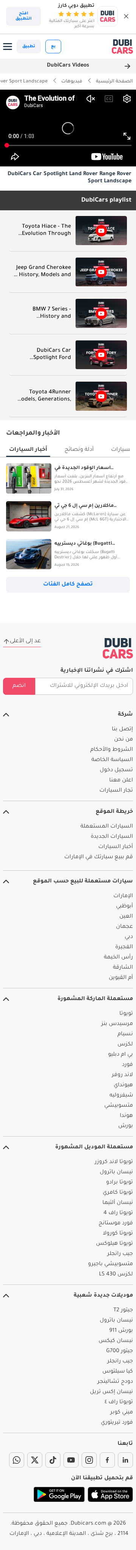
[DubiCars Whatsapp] (16, 1460)
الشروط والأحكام (111, 750)
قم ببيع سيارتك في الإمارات (98, 857)
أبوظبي (124, 907)
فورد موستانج (116, 1224)
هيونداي (123, 1086)
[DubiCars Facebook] (107, 1460)
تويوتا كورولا (118, 1234)
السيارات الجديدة (112, 837)
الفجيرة (124, 947)
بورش (125, 1126)
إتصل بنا (122, 730)
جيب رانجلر (120, 1254)
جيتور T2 (123, 1311)
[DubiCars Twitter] (35, 1460)
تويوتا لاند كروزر (114, 1162)
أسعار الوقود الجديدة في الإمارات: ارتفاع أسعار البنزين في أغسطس (91, 469)
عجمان (124, 927)
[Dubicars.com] (118, 648)
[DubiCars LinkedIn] (125, 1460)
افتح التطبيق (23, 16)
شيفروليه (121, 1096)
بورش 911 (121, 1331)
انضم (19, 686)
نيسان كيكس (116, 1341)
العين (126, 917)
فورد (127, 1065)
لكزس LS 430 (116, 1275)
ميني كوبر (121, 1413)
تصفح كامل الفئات (68, 585)
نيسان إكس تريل (111, 1392)
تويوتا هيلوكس (114, 1244)
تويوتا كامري (118, 1193)
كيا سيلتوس (117, 1372)
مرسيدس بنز (117, 1024)
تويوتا (126, 1014)
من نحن (123, 740)
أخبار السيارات (115, 847)
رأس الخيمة (118, 958)
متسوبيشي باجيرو (110, 1264)
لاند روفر (122, 1075)
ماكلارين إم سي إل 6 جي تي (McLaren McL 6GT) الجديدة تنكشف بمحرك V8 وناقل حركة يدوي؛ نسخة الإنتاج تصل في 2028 (88, 506)
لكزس (125, 1045)
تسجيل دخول (116, 770)
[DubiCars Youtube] (71, 1460)
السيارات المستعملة (106, 827)
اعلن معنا (121, 781)
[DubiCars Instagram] (89, 1460)
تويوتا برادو (119, 1183)
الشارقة (123, 968)
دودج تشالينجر (115, 1382)
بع (53, 46)
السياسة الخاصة (112, 760)
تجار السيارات (116, 791)
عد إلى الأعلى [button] (25, 641)
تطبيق (28, 46)
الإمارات (123, 896)
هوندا (126, 1116)
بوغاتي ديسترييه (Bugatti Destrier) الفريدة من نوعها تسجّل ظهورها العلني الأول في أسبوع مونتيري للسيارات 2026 (89, 544)
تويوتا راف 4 (118, 1213)
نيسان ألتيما (117, 1203)
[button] (126, 16)
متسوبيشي (118, 1106)
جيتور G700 (119, 1351)
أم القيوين (121, 978)
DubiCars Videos (68, 66)
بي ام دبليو (120, 1055)
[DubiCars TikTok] (53, 1460)
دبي (129, 937)
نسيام (125, 1034)
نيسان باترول (116, 1172)
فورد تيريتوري (117, 1423)
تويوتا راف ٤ (119, 1402)
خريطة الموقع (114, 812)
